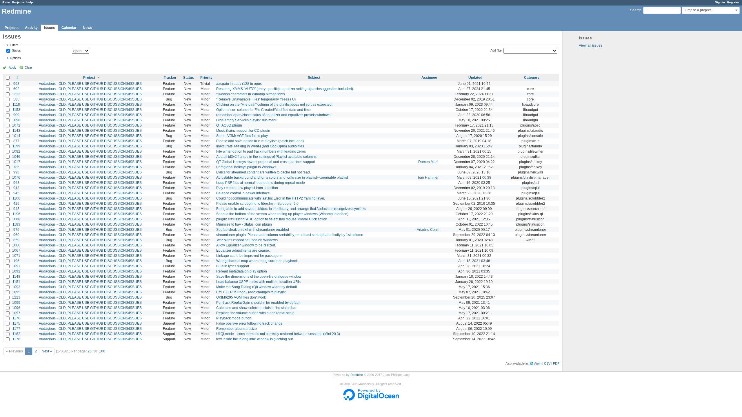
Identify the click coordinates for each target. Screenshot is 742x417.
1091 (16, 266)
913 (16, 188)
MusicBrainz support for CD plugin (243, 131)
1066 (16, 245)
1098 (16, 120)
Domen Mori (428, 162)
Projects (18, 2)
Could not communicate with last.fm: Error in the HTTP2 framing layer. (270, 198)
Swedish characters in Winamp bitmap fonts (250, 94)
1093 (16, 287)
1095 (16, 292)
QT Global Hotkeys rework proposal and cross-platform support (265, 162)
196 (16, 261)
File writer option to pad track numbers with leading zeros (261, 151)
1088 (16, 219)
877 (16, 141)
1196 (16, 214)
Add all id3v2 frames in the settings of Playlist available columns (266, 157)
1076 (16, 177)
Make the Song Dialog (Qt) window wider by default (256, 287)
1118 (16, 105)
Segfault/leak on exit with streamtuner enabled (252, 230)
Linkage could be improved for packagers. (249, 256)
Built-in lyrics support (232, 266)
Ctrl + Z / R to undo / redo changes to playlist (250, 292)
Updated (475, 78)
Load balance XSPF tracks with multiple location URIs (258, 282)
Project (89, 78)
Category (531, 78)
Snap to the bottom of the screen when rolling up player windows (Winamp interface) (282, 214)
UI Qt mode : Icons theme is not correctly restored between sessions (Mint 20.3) (278, 334)
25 (90, 351)
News (87, 28)
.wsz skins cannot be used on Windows (247, 240)
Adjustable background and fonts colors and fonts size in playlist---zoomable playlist (282, 177)
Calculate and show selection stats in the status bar (256, 308)
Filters (14, 45)
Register (733, 2)
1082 (16, 151)
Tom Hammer (428, 177)
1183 (16, 224)
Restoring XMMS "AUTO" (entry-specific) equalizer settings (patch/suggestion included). (285, 89)
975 (16, 230)
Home (6, 2)
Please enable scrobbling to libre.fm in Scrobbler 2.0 (257, 204)
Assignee (429, 78)
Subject (314, 78)
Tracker (170, 78)
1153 (16, 110)
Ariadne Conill (428, 230)
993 (16, 172)
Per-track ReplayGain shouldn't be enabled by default (258, 303)
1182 (16, 334)
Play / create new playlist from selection (247, 188)
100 (102, 351)
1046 (16, 157)
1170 (16, 318)
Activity (31, 28)
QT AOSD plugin (229, 125)
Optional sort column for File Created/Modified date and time (263, 110)
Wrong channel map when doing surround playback (257, 261)
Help (29, 2)
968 (16, 183)
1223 (16, 297)
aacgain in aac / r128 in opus (239, 84)
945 (16, 193)
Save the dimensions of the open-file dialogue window (258, 277)
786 (16, 167)
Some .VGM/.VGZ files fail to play (242, 136)
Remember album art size (236, 329)
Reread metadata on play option (241, 271)
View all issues (590, 45)
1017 (16, 162)
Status (16, 50)
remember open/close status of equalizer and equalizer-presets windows (273, 115)
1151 (16, 282)
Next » (47, 351)
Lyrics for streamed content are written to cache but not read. (263, 172)
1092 (16, 271)
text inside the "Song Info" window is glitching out (254, 339)
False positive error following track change (249, 323)
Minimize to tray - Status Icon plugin (244, 224)
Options (15, 58)
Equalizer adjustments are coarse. (243, 250)
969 (16, 235)
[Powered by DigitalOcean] (371, 399)
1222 (16, 94)
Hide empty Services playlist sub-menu (246, 120)
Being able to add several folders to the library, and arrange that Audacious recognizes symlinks (291, 209)
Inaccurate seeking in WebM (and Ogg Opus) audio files (260, 146)
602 (16, 89)
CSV (547, 363)
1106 (16, 198)
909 (16, 115)
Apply (13, 67)
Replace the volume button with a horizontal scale (255, 313)
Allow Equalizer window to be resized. (246, 245)
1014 (16, 136)
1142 (16, 131)
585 (16, 99)
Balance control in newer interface (243, 193)
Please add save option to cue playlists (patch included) (260, 141)
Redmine (356, 374)
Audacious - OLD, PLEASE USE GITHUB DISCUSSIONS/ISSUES (90, 84)
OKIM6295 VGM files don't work (241, 297)
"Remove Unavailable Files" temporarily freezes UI (256, 99)
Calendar (69, 28)
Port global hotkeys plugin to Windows (246, 167)
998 (16, 84)
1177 (16, 329)
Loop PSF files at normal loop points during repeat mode (260, 183)
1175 (16, 323)
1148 (16, 277)
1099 (16, 303)
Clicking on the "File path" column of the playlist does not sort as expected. (274, 105)
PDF (556, 363)
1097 (16, 313)
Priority (206, 78)
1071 (16, 256)
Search (635, 10)
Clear (28, 67)
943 (16, 209)
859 (16, 240)
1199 (16, 146)
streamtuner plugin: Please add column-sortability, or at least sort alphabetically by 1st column (289, 235)
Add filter (496, 50)
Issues (49, 28)
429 (16, 204)
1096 (16, 308)
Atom (537, 363)
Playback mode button (233, 318)
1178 (16, 339)
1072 (16, 125)
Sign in (720, 2)
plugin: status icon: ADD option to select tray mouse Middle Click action (271, 219)
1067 (16, 250)
